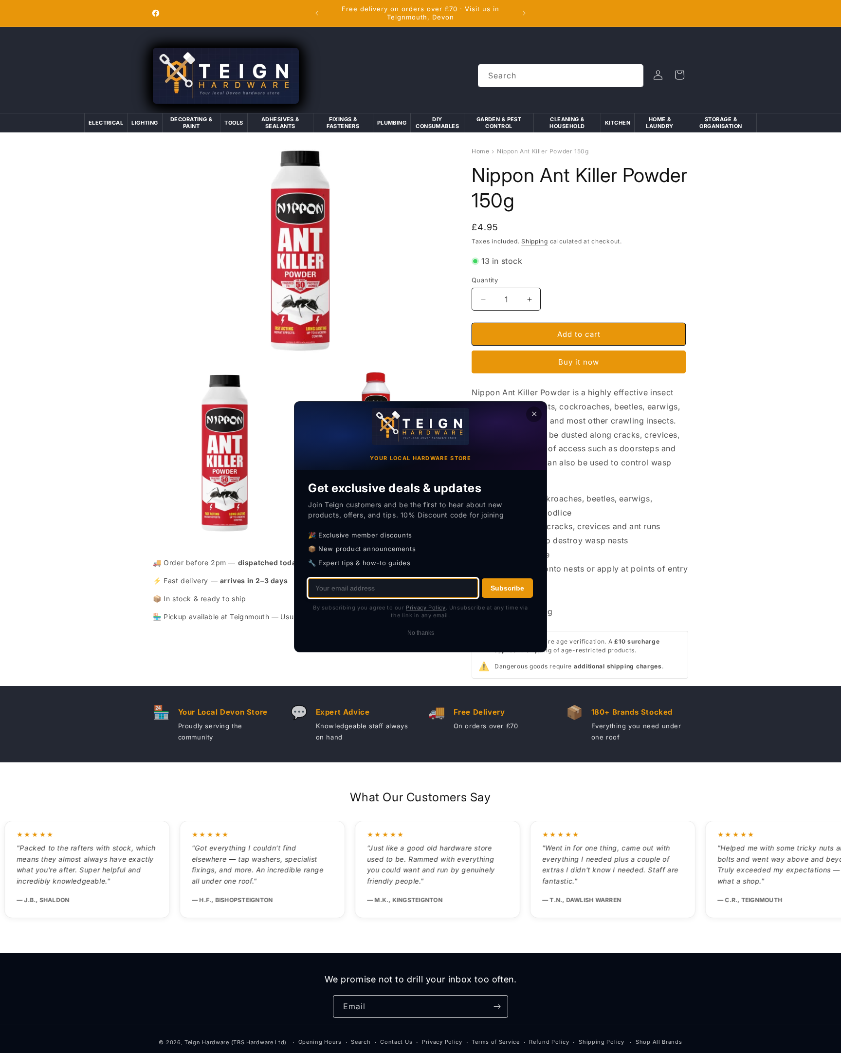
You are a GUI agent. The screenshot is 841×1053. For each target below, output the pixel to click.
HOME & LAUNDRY (659, 122)
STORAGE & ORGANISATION (720, 122)
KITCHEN (617, 122)
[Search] (632, 75)
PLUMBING (392, 122)
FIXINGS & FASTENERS (343, 122)
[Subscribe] (497, 1006)
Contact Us (396, 1041)
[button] (679, 75)
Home (480, 151)
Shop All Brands (659, 1041)
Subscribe (507, 587)
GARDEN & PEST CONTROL (499, 122)
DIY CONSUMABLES (437, 122)
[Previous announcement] (317, 13)
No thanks (420, 632)
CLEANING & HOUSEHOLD (567, 122)
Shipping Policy (601, 1041)
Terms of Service (495, 1041)
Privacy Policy (442, 1041)
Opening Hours (320, 1041)
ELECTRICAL (106, 122)
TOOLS (233, 122)
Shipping (534, 241)
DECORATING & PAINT (191, 122)
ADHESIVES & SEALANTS (280, 122)
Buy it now (578, 362)
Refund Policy (549, 1041)
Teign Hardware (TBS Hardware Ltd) (235, 1042)
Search (360, 1041)
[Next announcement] (524, 13)
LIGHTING (144, 122)
